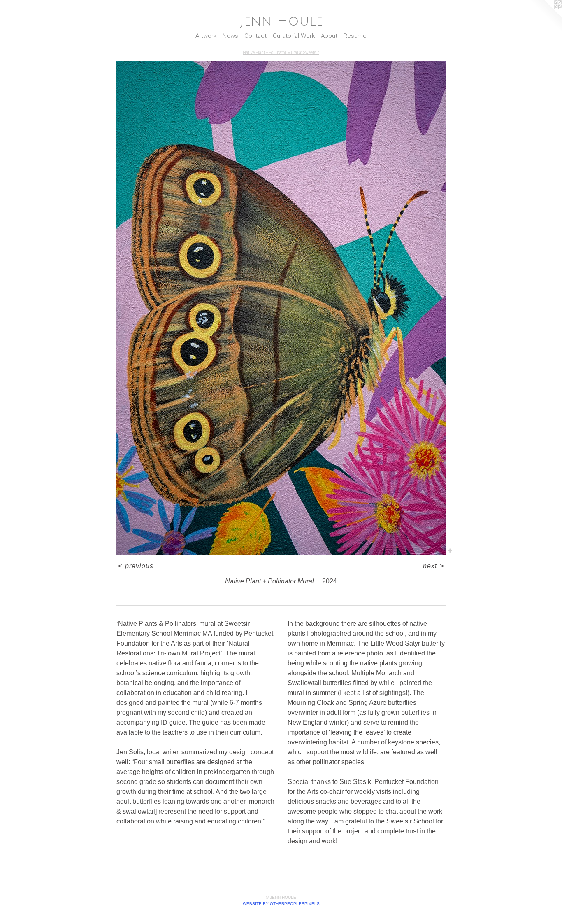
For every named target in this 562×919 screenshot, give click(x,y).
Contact (255, 36)
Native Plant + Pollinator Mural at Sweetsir (281, 52)
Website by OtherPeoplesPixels (281, 903)
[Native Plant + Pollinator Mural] (281, 308)
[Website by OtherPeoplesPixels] (545, 16)
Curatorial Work (294, 36)
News (230, 36)
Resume (355, 36)
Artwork (205, 36)
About (329, 36)
